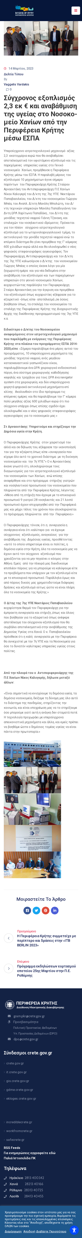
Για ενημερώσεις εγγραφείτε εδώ (29, 1153)
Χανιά (26, 1184)
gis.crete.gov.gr (17, 1081)
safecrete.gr (15, 1140)
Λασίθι (26, 1196)
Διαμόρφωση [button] (13, 1231)
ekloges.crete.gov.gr (21, 1098)
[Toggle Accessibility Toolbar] (74, 1230)
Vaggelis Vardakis (16, 84)
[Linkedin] (55, 910)
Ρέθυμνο (26, 1190)
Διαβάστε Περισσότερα (51, 1231)
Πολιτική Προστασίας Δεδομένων (35, 1028)
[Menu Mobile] (76, 11)
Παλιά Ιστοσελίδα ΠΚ (20, 1158)
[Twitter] (36, 910)
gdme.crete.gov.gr (19, 1090)
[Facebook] (27, 910)
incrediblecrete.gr (19, 1122)
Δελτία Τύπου (13, 74)
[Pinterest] (45, 910)
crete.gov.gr (15, 1063)
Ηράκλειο (27, 1178)
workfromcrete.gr (19, 1131)
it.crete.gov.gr (16, 1072)
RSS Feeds (12, 1148)
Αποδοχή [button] (29, 1231)
